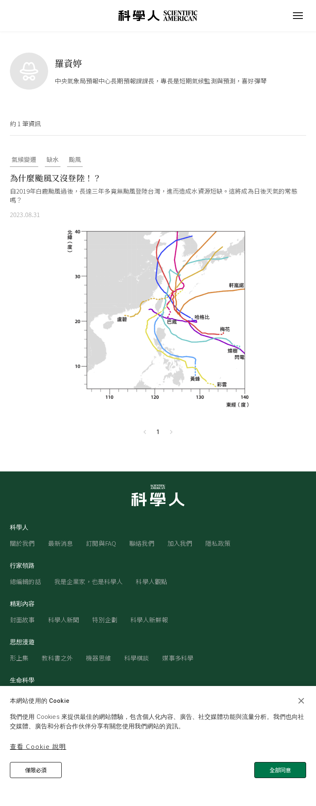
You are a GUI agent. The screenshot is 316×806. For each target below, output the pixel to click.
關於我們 (22, 543)
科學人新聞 (63, 619)
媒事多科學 (177, 658)
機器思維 (98, 658)
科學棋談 (136, 658)
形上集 (19, 658)
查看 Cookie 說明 (38, 746)
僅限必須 (35, 770)
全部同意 (280, 770)
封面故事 (22, 619)
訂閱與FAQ (101, 543)
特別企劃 (104, 619)
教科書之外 (57, 658)
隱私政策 (217, 543)
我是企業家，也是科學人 (88, 581)
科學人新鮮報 (149, 619)
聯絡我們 (141, 543)
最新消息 (60, 543)
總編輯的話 (25, 581)
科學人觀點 (151, 581)
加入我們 (180, 543)
